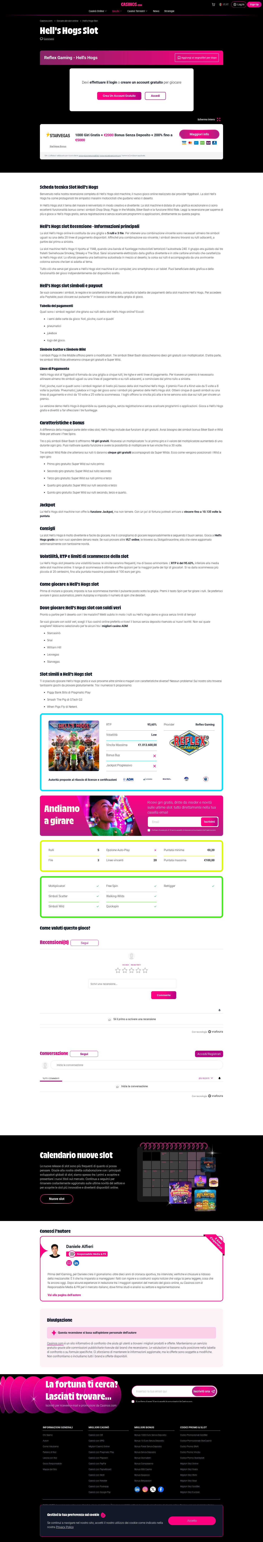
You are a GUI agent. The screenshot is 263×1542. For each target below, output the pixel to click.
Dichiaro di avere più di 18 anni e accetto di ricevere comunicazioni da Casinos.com (184, 830)
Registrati (136, 965)
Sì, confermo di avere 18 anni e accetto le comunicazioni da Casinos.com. (164, 1401)
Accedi (155, 95)
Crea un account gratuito (119, 95)
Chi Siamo (48, 1435)
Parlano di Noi (49, 1452)
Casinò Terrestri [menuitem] (136, 11)
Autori (46, 1441)
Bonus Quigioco (142, 1475)
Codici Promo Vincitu (190, 1452)
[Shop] (213, 4)
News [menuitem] (156, 11)
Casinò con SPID (96, 1441)
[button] (117, 970)
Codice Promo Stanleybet (192, 1458)
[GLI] (205, 780)
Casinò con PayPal (97, 1463)
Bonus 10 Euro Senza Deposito (149, 1441)
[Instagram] (145, 1489)
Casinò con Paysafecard (100, 1469)
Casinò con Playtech (98, 1458)
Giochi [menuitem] (115, 11)
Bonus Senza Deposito (145, 1452)
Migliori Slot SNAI (188, 1475)
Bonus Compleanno (143, 1463)
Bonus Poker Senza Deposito (148, 1446)
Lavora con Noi (50, 1458)
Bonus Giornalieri (142, 1458)
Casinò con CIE (96, 1435)
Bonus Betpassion (143, 1481)
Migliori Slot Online (189, 1463)
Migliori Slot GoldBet (190, 1486)
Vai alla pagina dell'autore (64, 1295)
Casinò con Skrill (96, 1475)
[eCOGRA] (147, 780)
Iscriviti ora (202, 1391)
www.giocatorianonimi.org (110, 156)
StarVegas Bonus (58, 146)
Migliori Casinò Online (99, 1446)
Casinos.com (46, 21)
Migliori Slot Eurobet (190, 1492)
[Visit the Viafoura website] (215, 1031)
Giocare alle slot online (68, 21)
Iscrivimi (209, 821)
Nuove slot (56, 1199)
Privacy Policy (65, 1527)
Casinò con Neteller (98, 1481)
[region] (131, 987)
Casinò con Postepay (99, 1486)
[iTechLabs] (186, 780)
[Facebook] (161, 1489)
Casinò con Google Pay (100, 1492)
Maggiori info (199, 134)
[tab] (51, 1078)
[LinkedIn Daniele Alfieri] (76, 1263)
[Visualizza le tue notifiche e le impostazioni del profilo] (219, 1010)
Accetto (192, 1520)
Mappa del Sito (50, 1469)
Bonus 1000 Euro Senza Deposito (150, 1435)
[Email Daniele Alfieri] (69, 1263)
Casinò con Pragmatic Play (101, 1452)
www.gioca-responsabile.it (89, 156)
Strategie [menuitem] (169, 11)
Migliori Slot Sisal (188, 1481)
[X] (153, 1489)
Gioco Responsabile (52, 1463)
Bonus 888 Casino (143, 1469)
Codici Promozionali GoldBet (194, 1435)
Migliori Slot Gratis (189, 1469)
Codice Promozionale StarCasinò (195, 1441)
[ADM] (128, 780)
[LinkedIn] (137, 1489)
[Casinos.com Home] (131, 4)
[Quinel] (167, 780)
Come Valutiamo (51, 1446)
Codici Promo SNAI (189, 1446)
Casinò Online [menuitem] (96, 11)
